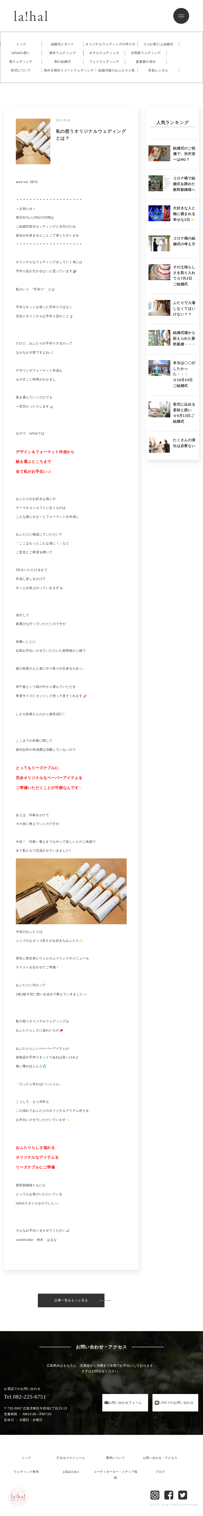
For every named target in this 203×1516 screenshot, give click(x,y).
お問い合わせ (125, 1402)
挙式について (21, 70)
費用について (115, 1457)
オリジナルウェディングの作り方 (110, 44)
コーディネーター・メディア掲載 (115, 1474)
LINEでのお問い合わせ (176, 1402)
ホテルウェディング (104, 53)
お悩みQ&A (71, 1471)
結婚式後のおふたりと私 (116, 70)
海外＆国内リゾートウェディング (69, 70)
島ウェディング (21, 61)
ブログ (160, 1471)
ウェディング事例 (26, 1471)
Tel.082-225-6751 (25, 1397)
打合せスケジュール (71, 1457)
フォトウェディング (104, 61)
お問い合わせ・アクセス (160, 1457)
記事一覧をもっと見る (71, 1300)
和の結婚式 (62, 61)
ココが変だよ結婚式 (158, 44)
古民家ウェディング (146, 53)
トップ (21, 44)
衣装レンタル (158, 70)
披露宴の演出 (146, 61)
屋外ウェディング (62, 53)
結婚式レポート (62, 44)
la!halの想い (20, 53)
